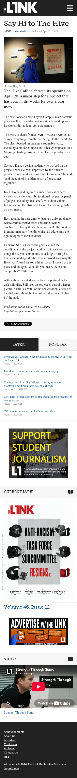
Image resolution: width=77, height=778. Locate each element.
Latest (19, 344)
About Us (9, 735)
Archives (9, 748)
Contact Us (11, 752)
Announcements (14, 731)
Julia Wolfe (20, 31)
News (7, 363)
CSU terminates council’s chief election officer (30, 411)
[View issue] (38, 550)
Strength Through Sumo (19, 712)
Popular (58, 344)
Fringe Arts (9, 389)
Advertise (10, 740)
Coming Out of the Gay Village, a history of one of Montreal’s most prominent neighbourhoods (33, 384)
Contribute (10, 744)
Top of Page (11, 768)
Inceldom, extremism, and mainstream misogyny (31, 371)
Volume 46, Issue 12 (27, 607)
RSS (6, 756)
